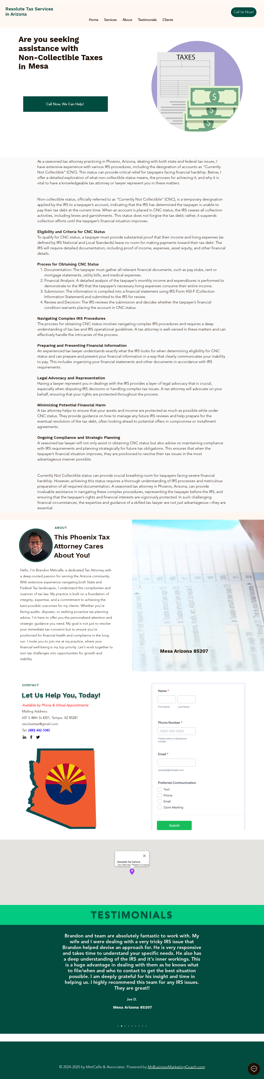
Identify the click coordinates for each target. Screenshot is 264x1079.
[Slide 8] (142, 1026)
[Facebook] (31, 737)
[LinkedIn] (24, 737)
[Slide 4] (128, 1026)
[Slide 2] (121, 1026)
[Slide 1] (118, 1026)
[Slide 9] (145, 1026)
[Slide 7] (139, 1026)
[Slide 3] (125, 1026)
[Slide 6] (135, 1026)
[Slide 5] (132, 1026)
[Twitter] (38, 737)
